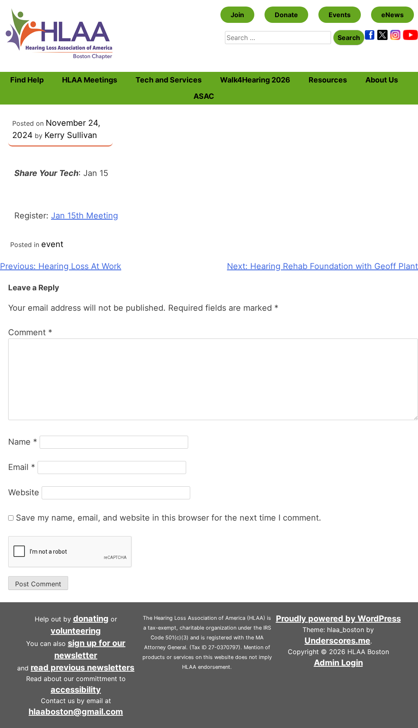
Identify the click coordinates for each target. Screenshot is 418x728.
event (52, 244)
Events (340, 15)
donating (91, 618)
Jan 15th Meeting (84, 215)
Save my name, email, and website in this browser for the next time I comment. (168, 518)
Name (22, 442)
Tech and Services (169, 80)
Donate (286, 15)
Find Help (27, 80)
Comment (30, 332)
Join (237, 15)
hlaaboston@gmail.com (76, 712)
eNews (392, 15)
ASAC (203, 96)
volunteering (76, 631)
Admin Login (338, 663)
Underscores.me (337, 641)
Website (23, 492)
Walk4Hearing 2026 (255, 80)
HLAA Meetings (89, 80)
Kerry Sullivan (70, 135)
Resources (328, 80)
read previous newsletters (82, 667)
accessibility (76, 690)
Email (21, 467)
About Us (381, 80)
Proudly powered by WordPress (338, 618)
